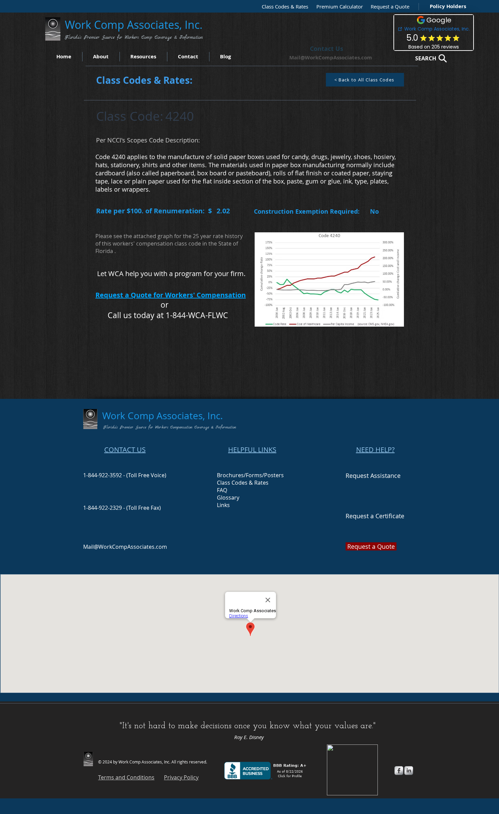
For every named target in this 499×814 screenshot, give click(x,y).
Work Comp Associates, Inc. (135, 24)
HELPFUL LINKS (252, 449)
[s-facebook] (398, 770)
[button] (388, 6)
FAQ (222, 490)
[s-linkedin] (408, 770)
